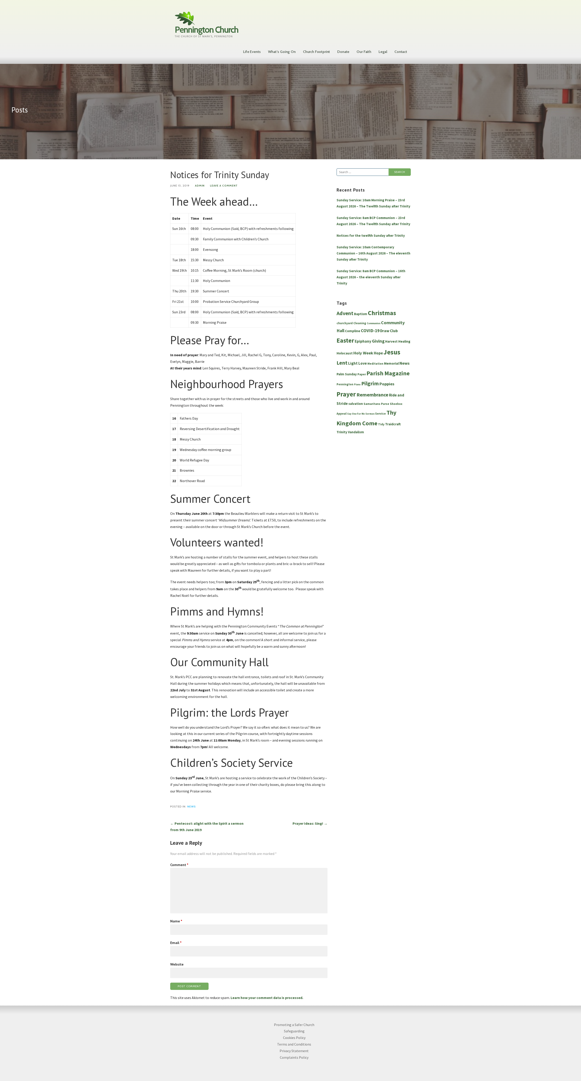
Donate (343, 52)
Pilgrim (370, 383)
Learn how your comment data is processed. (267, 997)
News (191, 806)
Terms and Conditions (294, 1044)
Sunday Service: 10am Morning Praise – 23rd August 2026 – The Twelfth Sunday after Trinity (373, 203)
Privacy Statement (294, 1051)
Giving (378, 341)
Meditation (375, 364)
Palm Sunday (347, 374)
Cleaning (359, 323)
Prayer (346, 394)
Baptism (360, 314)
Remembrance (372, 394)
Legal (383, 52)
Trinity (342, 432)
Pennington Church (206, 29)
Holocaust (345, 353)
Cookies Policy (294, 1037)
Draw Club (389, 330)
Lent (342, 362)
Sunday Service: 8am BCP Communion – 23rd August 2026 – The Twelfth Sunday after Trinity (373, 221)
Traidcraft (393, 424)
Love (362, 363)
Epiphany (363, 341)
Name (176, 921)
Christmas (382, 313)
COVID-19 (370, 330)
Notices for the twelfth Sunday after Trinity (371, 235)
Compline (352, 331)
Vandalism (356, 432)
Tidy (381, 424)
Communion (373, 323)
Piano (357, 384)
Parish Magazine (388, 373)
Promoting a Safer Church (294, 1024)
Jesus (392, 352)
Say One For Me (356, 413)
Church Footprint (316, 52)
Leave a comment (224, 185)
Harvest (391, 341)
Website (177, 964)
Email (176, 942)
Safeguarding (294, 1031)
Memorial (391, 363)
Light (353, 363)
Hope (378, 353)
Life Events (252, 52)
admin (199, 185)
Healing (404, 341)
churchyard (345, 323)
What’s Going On (282, 52)
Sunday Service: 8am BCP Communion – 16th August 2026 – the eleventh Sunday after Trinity (371, 277)
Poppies (386, 383)
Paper (361, 374)
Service (380, 414)
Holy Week (363, 353)
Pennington (345, 384)
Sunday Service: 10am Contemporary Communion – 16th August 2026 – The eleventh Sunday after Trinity (373, 253)
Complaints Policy (294, 1057)
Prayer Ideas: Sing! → (310, 823)
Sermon (369, 413)
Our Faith (364, 52)
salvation (355, 403)
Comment (179, 864)
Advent (345, 313)
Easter (345, 340)
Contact (400, 52)
